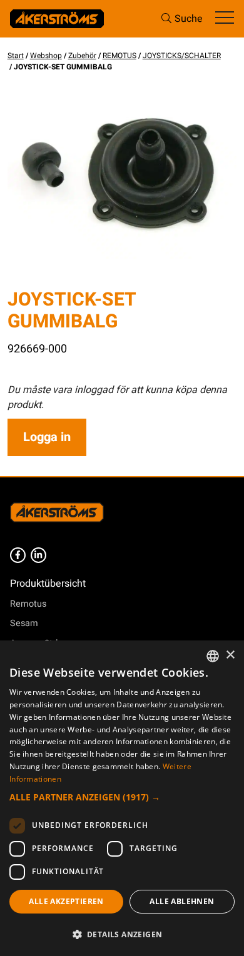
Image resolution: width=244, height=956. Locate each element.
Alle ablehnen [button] (182, 901)
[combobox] (212, 656)
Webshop (46, 55)
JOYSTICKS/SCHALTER (182, 55)
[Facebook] (18, 555)
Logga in (47, 437)
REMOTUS (119, 55)
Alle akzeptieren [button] (66, 901)
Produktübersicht (48, 583)
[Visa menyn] (224, 18)
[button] (122, 797)
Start (16, 55)
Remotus (28, 603)
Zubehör (82, 55)
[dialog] (122, 798)
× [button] (230, 655)
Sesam (24, 623)
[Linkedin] (38, 555)
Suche (189, 18)
